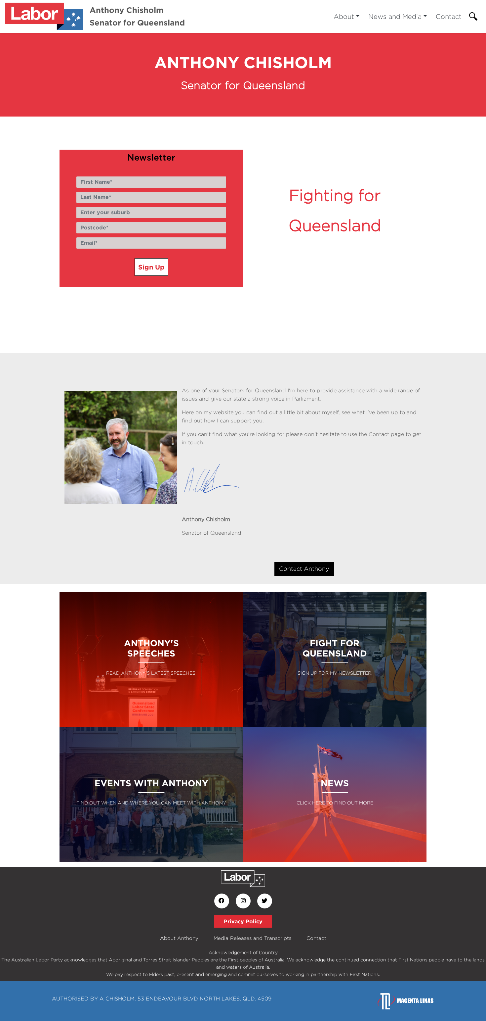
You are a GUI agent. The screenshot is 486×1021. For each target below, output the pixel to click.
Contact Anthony (304, 568)
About (344, 16)
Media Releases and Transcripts (252, 938)
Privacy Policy (243, 921)
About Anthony (179, 938)
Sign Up (151, 266)
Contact (449, 16)
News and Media (395, 16)
